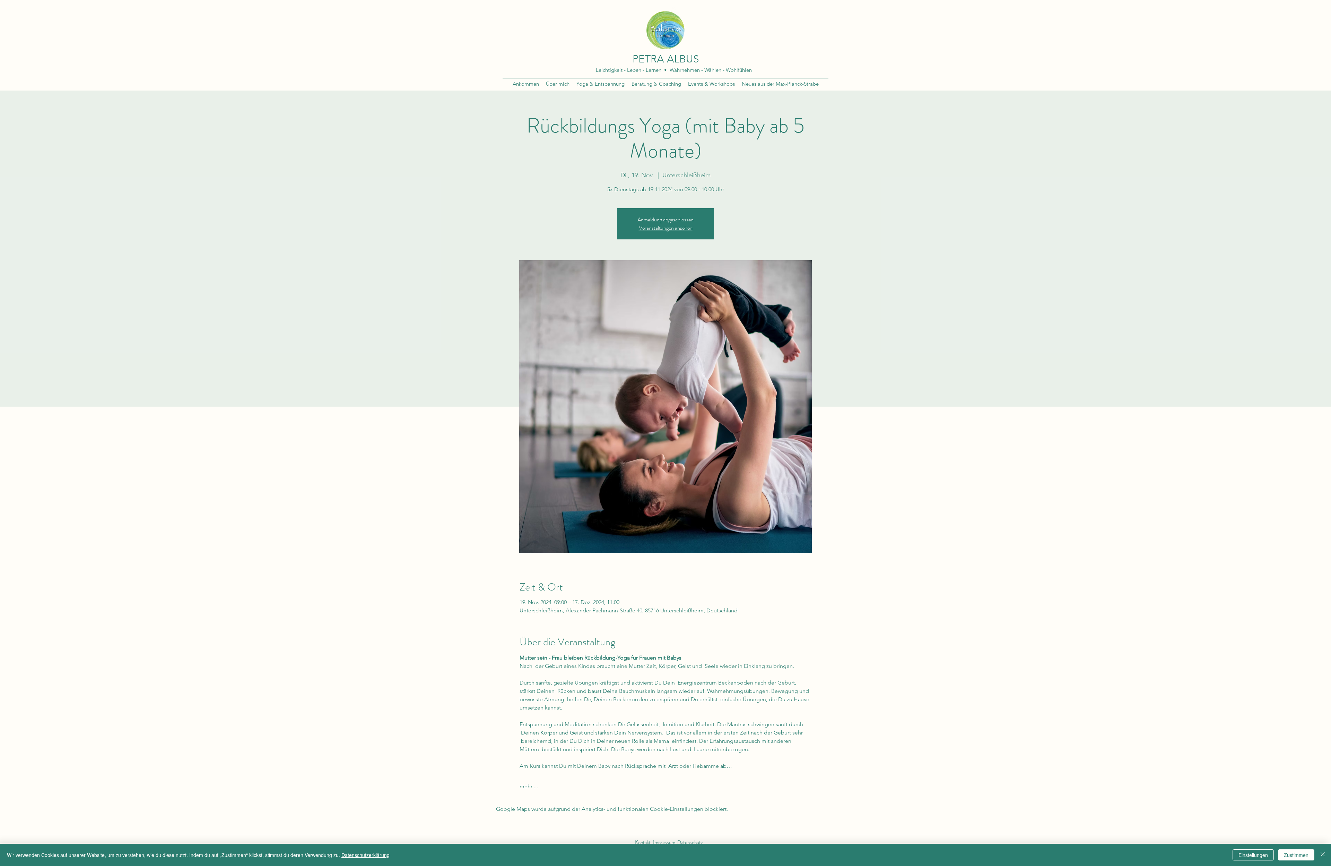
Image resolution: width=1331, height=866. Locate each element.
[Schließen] (1323, 854)
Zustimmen (1296, 854)
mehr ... (529, 786)
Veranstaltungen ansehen (666, 228)
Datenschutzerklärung (365, 854)
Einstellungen (1253, 854)
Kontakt (643, 842)
